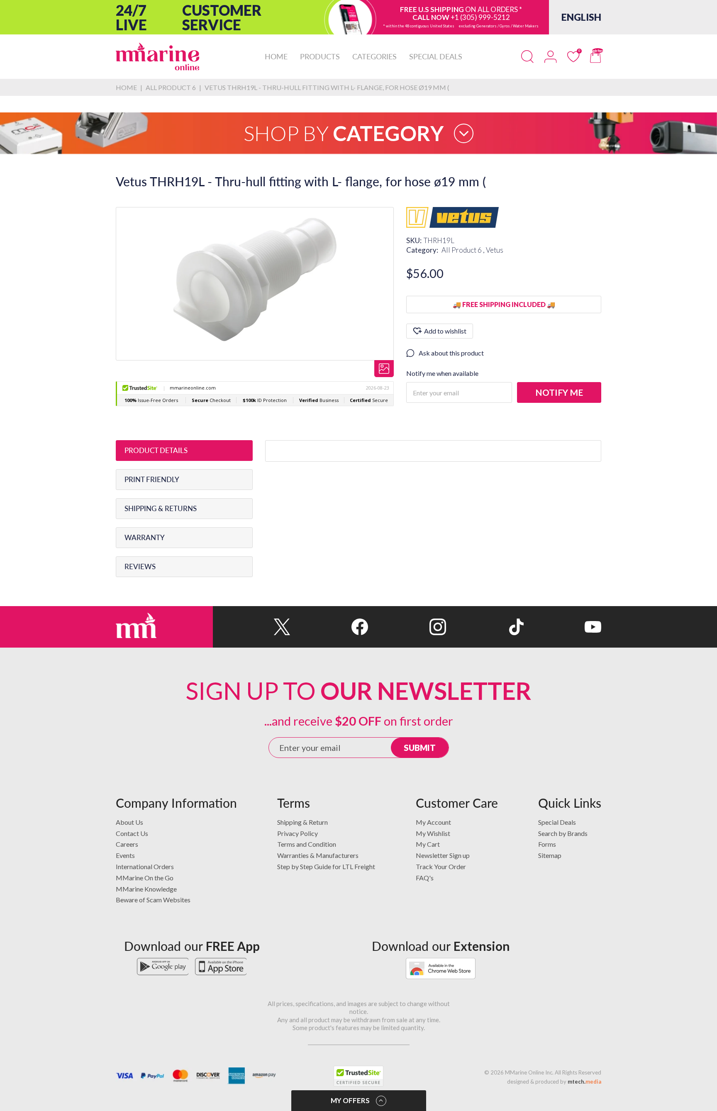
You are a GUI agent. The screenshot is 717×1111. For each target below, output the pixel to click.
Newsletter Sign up (443, 855)
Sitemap (549, 855)
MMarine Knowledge (146, 889)
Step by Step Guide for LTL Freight (326, 866)
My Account (433, 822)
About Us (129, 822)
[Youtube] (562, 627)
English (581, 17)
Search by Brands (563, 833)
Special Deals (557, 822)
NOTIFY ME (559, 392)
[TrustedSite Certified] (358, 1076)
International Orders (145, 866)
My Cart (428, 844)
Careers (127, 844)
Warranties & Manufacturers (317, 855)
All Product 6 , (463, 250)
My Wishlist (433, 833)
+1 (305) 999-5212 (480, 17)
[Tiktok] (485, 627)
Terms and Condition (306, 844)
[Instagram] (407, 627)
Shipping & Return (302, 822)
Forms (547, 844)
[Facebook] (329, 627)
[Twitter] (251, 627)
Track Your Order (441, 866)
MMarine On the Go (144, 878)
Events (125, 855)
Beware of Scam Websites (153, 900)
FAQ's (425, 878)
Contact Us (132, 833)
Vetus (494, 250)
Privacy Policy (297, 833)
